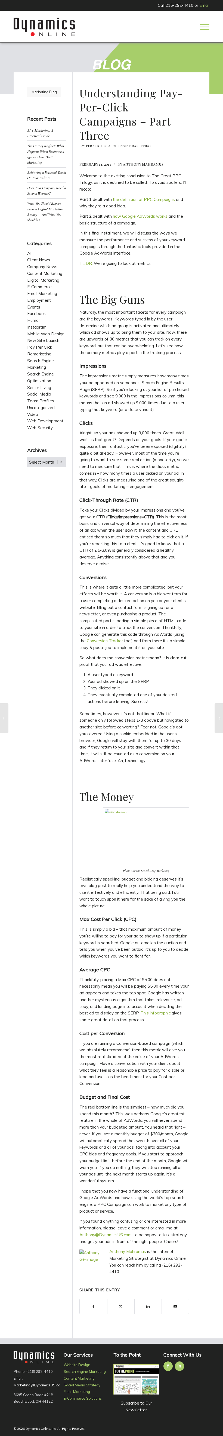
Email (204, 5)
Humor (33, 320)
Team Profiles (40, 400)
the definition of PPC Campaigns (144, 199)
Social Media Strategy (82, 1385)
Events (33, 307)
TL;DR (85, 263)
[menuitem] (203, 26)
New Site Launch (43, 340)
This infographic (156, 1013)
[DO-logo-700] (44, 26)
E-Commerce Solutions (83, 1398)
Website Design (77, 1365)
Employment (39, 300)
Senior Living (39, 387)
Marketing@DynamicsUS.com (38, 1385)
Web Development (45, 420)
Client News (38, 259)
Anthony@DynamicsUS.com (105, 1234)
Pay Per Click (91, 146)
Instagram (37, 327)
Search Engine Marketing (127, 146)
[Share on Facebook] (93, 1306)
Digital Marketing (43, 280)
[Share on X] (120, 1306)
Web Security (40, 427)
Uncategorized (41, 407)
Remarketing (39, 353)
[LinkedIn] (179, 1366)
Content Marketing (44, 273)
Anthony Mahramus (143, 164)
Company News (42, 266)
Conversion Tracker (105, 640)
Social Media (39, 394)
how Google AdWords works (140, 216)
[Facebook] (168, 1366)
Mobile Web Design (45, 333)
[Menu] (203, 26)
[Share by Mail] (175, 1306)
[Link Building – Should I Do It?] (4, 718)
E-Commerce (39, 286)
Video (32, 414)
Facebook (36, 313)
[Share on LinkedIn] (148, 1306)
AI (29, 253)
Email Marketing (42, 293)
